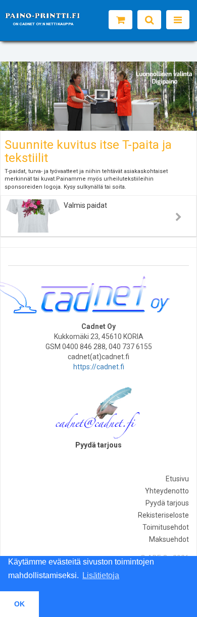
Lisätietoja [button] (100, 575)
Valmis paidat (85, 205)
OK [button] (19, 604)
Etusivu (177, 479)
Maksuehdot (169, 539)
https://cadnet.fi (98, 367)
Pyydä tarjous (167, 503)
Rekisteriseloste (163, 515)
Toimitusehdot (165, 527)
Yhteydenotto (167, 491)
